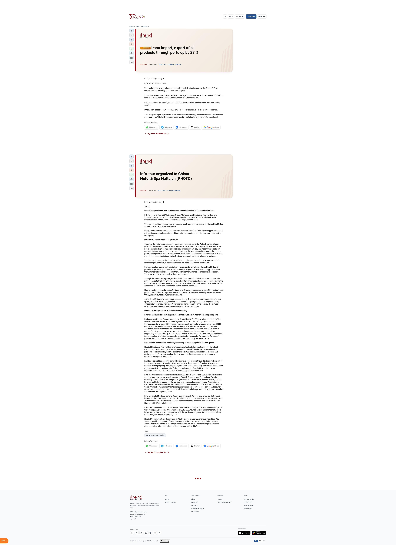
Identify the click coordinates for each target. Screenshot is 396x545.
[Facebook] (137, 533)
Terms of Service (249, 499)
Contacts (194, 505)
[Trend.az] (137, 16)
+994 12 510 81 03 (135, 516)
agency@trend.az (135, 519)
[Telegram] (150, 533)
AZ (260, 541)
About (193, 499)
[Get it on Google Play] (259, 533)
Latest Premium (170, 502)
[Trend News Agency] (136, 497)
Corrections (195, 511)
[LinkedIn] (155, 533)
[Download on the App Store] (244, 533)
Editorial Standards (197, 508)
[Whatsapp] (132, 533)
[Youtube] (146, 533)
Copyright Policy (249, 505)
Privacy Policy (248, 502)
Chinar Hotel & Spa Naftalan (155, 435)
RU (264, 541)
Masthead (194, 502)
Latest (167, 499)
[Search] (225, 16)
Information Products (224, 502)
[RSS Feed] (159, 533)
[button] (131, 31)
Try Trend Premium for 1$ (158, 134)
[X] (141, 533)
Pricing (219, 499)
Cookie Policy (248, 508)
